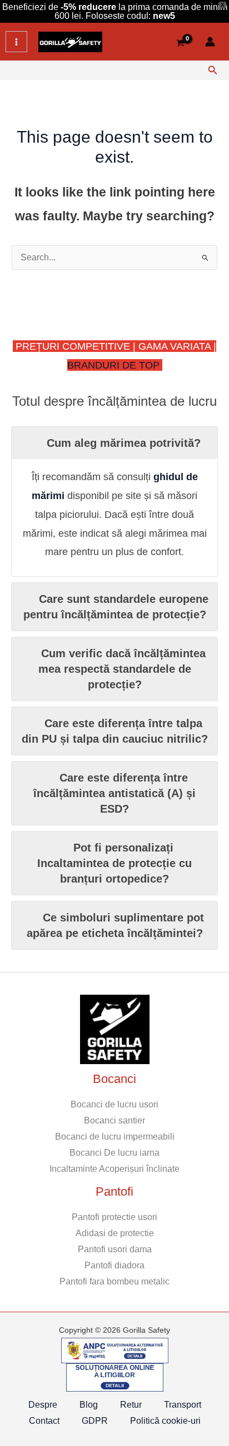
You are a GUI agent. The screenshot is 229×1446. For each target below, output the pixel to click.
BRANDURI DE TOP (114, 365)
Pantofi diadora (114, 1265)
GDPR (95, 1420)
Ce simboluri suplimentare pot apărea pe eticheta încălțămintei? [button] (116, 925)
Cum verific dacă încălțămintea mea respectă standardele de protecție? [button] (122, 669)
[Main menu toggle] (16, 42)
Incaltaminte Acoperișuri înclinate (114, 1168)
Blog (88, 1404)
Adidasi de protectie (115, 1233)
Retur (131, 1404)
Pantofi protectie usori (114, 1217)
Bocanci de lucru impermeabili (115, 1136)
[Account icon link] (210, 42)
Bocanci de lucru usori (114, 1104)
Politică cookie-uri (165, 1420)
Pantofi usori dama (115, 1249)
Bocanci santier (114, 1120)
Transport (182, 1404)
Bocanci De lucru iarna (114, 1152)
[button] (213, 70)
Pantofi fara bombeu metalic (114, 1281)
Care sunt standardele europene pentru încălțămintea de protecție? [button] (115, 607)
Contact (44, 1420)
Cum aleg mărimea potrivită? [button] (124, 443)
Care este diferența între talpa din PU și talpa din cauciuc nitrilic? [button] (115, 731)
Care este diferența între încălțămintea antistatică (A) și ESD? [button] (114, 793)
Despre (42, 1404)
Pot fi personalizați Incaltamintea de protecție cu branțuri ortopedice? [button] (114, 863)
